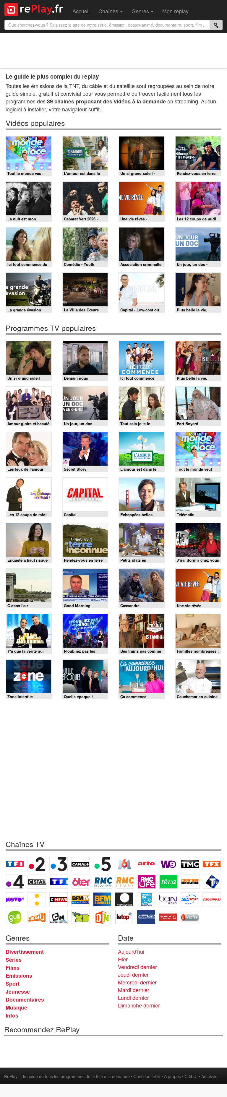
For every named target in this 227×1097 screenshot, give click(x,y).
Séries (14, 959)
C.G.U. (191, 1076)
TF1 (15, 864)
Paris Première (190, 882)
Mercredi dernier (137, 982)
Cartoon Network (58, 917)
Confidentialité (147, 1076)
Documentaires (25, 999)
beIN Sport (168, 899)
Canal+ (80, 864)
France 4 (15, 882)
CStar (36, 882)
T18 (212, 882)
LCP (146, 917)
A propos (172, 1076)
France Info (36, 899)
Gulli (15, 917)
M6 (124, 864)
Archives (209, 1076)
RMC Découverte (103, 882)
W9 (168, 864)
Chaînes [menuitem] (109, 11)
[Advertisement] (113, 51)
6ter (81, 882)
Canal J (36, 917)
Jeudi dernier (133, 974)
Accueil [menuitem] (81, 11)
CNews (58, 899)
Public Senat (168, 917)
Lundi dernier (133, 997)
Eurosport (190, 899)
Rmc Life (146, 882)
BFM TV (80, 899)
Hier (123, 959)
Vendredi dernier (137, 967)
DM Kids (102, 917)
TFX (211, 864)
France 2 (36, 864)
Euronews (124, 899)
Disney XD (80, 917)
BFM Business (102, 899)
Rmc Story (125, 882)
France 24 (146, 899)
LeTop (124, 917)
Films (13, 967)
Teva (168, 882)
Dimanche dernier (139, 1005)
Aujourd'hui (131, 951)
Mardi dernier (133, 990)
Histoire (190, 917)
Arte (146, 864)
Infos (12, 1015)
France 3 (58, 864)
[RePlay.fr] (36, 9)
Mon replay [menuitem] (175, 11)
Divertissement (25, 951)
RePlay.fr (12, 1076)
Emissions (19, 975)
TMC (190, 864)
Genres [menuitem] (141, 11)
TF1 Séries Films (59, 882)
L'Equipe (211, 899)
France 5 (102, 864)
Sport (13, 983)
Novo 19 (15, 899)
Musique (16, 1007)
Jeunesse (18, 991)
